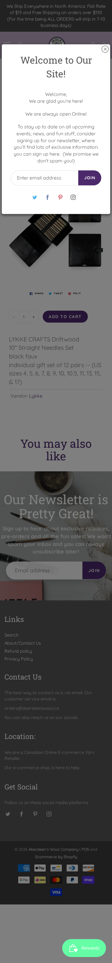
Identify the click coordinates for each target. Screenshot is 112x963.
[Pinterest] (60, 197)
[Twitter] (35, 197)
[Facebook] (47, 197)
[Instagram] (73, 197)
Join (89, 177)
